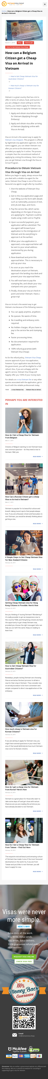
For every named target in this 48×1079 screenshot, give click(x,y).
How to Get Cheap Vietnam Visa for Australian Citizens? (23, 77)
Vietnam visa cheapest (14, 140)
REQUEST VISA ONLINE (24, 957)
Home (4, 11)
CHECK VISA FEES (24, 961)
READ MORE (37, 456)
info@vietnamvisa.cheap (26, 1036)
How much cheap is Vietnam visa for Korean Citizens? (24, 86)
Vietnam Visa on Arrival (33, 389)
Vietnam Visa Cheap (33, 357)
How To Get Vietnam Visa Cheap (17, 47)
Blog (19, 43)
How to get (29, 43)
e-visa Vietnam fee (24, 379)
